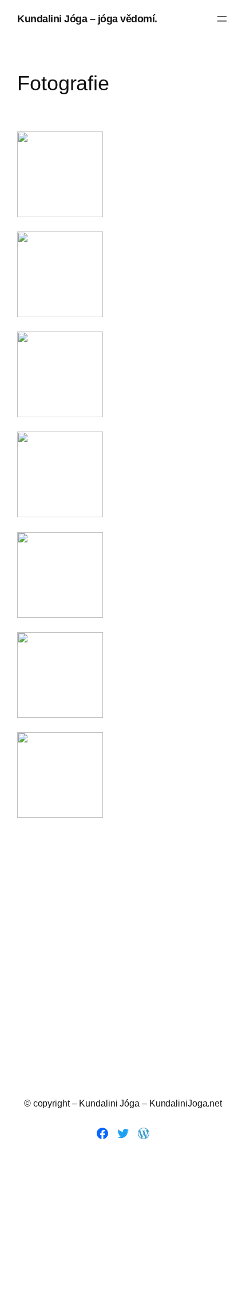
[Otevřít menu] (222, 19)
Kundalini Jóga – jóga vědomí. (87, 19)
